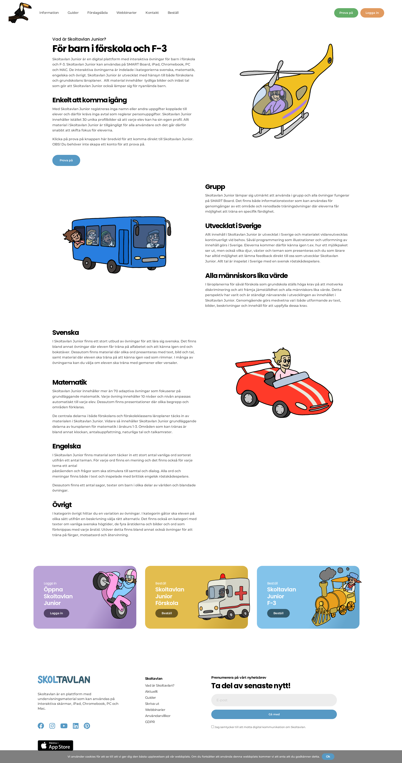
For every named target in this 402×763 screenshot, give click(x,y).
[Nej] (397, 756)
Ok (328, 756)
